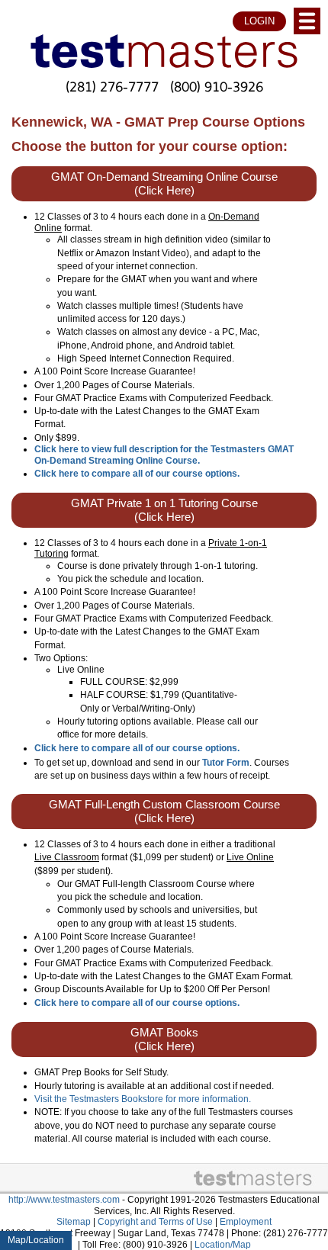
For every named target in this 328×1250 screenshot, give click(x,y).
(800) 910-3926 (216, 86)
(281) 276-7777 (112, 86)
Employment (246, 1221)
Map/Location (36, 1240)
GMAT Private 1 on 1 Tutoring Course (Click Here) (164, 510)
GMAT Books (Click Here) (164, 1039)
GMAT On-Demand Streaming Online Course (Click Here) (164, 184)
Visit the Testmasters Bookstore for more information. (142, 1099)
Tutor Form (225, 762)
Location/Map (223, 1244)
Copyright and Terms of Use (155, 1221)
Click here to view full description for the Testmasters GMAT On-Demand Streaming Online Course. (164, 455)
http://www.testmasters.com (64, 1199)
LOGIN (259, 21)
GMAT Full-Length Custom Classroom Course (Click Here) (164, 811)
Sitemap (73, 1221)
